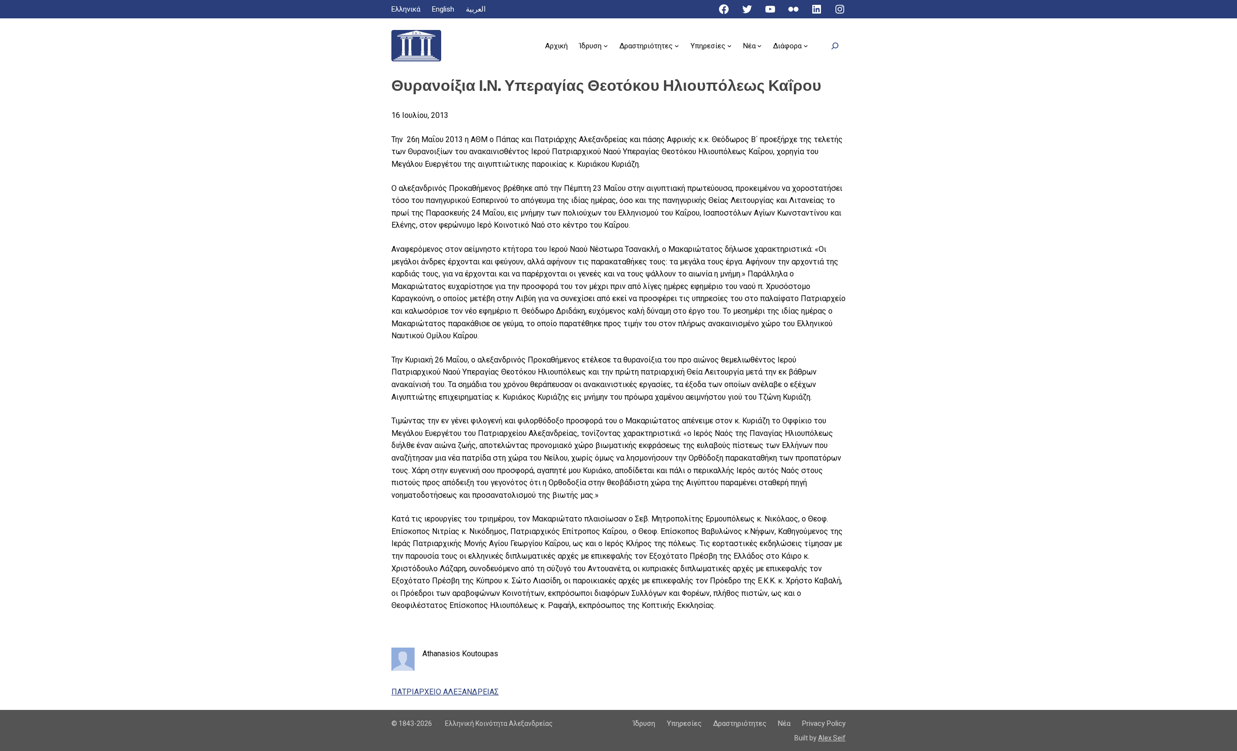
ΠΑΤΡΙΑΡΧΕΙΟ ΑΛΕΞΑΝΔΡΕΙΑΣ (445, 691)
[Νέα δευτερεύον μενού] (759, 45)
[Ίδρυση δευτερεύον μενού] (606, 45)
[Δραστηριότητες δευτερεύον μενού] (677, 45)
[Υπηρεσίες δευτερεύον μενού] (729, 45)
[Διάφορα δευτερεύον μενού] (806, 45)
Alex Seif (832, 738)
